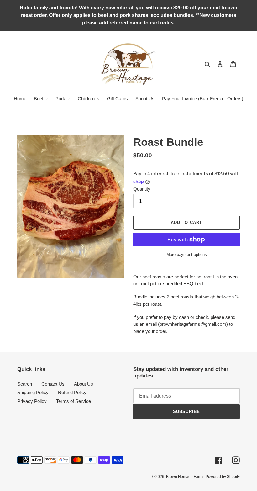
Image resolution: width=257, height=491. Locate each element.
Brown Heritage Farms (185, 476)
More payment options (186, 254)
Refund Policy (72, 392)
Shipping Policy (33, 392)
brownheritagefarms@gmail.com (193, 324)
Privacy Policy (32, 401)
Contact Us (53, 384)
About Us (83, 384)
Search (24, 384)
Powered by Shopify (223, 476)
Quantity (141, 189)
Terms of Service (73, 401)
